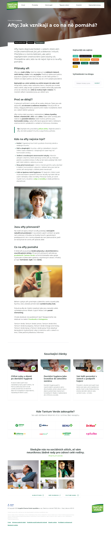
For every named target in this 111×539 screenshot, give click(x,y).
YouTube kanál (70, 495)
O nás (9, 522)
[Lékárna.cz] (20, 434)
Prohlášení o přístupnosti (65, 522)
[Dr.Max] (91, 425)
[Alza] (44, 425)
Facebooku (33, 319)
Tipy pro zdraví (64, 5)
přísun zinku (43, 129)
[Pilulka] (91, 434)
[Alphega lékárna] (20, 425)
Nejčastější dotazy (95, 5)
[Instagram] (23, 477)
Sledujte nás (37, 495)
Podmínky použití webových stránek (37, 522)
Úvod (23, 5)
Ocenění (79, 5)
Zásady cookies (52, 522)
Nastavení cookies (13, 525)
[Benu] (67, 425)
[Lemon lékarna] (67, 434)
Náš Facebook (54, 495)
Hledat (97, 83)
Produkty (35, 5)
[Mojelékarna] (44, 434)
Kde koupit (48, 5)
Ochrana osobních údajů (19, 522)
